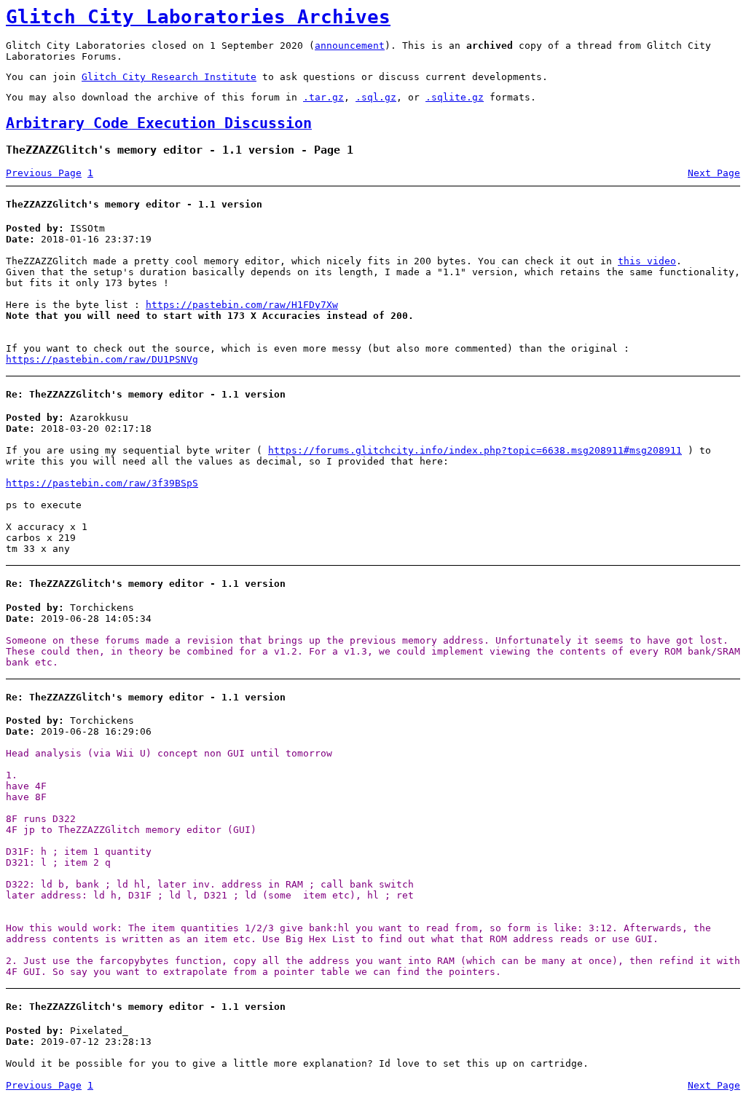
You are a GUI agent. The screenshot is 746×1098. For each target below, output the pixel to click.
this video (647, 261)
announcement (350, 45)
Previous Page (44, 172)
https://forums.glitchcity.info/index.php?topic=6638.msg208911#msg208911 (475, 450)
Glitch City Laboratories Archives (198, 17)
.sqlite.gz (454, 97)
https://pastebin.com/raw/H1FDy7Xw (242, 304)
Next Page (714, 172)
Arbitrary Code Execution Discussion (159, 123)
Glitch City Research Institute (169, 76)
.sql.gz (376, 97)
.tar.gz (323, 97)
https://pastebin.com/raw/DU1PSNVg (102, 359)
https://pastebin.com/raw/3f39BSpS (102, 483)
